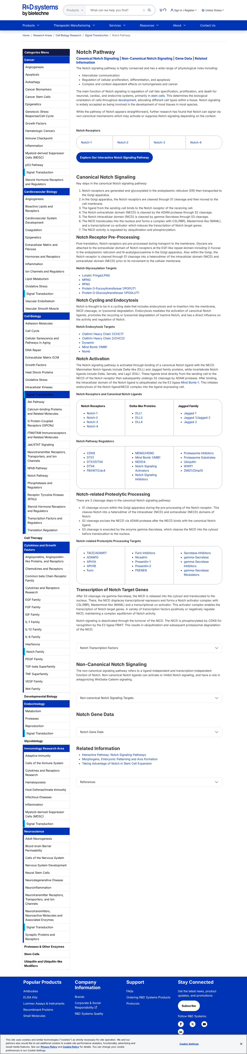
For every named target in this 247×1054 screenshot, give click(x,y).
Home (26, 35)
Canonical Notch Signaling (97, 58)
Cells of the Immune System (44, 763)
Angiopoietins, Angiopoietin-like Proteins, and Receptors (44, 559)
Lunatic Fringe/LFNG (96, 275)
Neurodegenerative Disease (44, 880)
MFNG (86, 280)
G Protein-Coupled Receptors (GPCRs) (40, 423)
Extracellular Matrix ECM (42, 357)
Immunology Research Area (44, 748)
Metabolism (33, 711)
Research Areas (42, 35)
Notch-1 (86, 142)
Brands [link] (79, 997)
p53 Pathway (34, 165)
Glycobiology (33, 741)
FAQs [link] (129, 991)
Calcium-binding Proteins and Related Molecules (44, 411)
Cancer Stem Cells (37, 97)
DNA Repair (33, 350)
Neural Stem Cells (37, 872)
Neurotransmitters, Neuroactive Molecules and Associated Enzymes (43, 915)
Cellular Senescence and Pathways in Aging (42, 340)
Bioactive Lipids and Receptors (39, 209)
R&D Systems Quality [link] (89, 1013)
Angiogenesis (34, 67)
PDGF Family (34, 659)
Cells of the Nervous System (44, 858)
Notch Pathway (37, 475)
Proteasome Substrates (199, 457)
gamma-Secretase (196, 557)
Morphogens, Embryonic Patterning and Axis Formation (119, 759)
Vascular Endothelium (40, 301)
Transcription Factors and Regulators (44, 520)
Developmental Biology (40, 696)
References (87, 782)
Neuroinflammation (38, 887)
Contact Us (207, 25)
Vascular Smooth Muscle (42, 308)
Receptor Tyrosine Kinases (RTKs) (45, 497)
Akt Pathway (35, 402)
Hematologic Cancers (40, 131)
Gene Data (183, 58)
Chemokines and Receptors (44, 568)
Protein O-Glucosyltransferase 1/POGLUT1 (110, 293)
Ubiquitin (190, 462)
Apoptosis (32, 74)
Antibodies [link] (30, 991)
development (127, 100)
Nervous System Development (46, 865)
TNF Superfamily (36, 674)
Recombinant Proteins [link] (38, 1009)
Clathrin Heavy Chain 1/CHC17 (103, 334)
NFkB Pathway (37, 468)
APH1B (91, 566)
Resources (147, 25)
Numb (86, 351)
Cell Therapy (33, 538)
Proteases (32, 718)
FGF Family (33, 607)
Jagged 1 (190, 413)
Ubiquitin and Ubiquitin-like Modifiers (43, 964)
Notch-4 (195, 142)
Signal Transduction (96, 35)
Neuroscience (34, 831)
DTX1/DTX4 (95, 462)
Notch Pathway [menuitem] (121, 35)
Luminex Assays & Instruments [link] (43, 1003)
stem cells (158, 95)
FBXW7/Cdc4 (96, 470)
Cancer (29, 60)
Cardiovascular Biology (40, 191)
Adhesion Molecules (39, 323)
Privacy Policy (49, 1046)
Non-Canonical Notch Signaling (147, 58)
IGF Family (32, 614)
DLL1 (138, 413)
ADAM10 (92, 557)
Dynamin (88, 342)
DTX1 (90, 457)
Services (115, 25)
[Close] (241, 1044)
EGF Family (33, 599)
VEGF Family (34, 681)
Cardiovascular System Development (41, 220)
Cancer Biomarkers (38, 89)
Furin (90, 570)
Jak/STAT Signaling (40, 444)
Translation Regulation (42, 530)
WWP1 (188, 466)
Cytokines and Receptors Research (42, 590)
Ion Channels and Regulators (44, 271)
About (177, 25)
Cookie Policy (71, 1046)
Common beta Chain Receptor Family (46, 578)
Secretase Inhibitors (197, 553)
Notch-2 (122, 142)
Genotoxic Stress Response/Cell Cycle (39, 114)
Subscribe (189, 1006)
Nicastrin (141, 557)
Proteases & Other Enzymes (44, 946)
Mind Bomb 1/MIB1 (94, 347)
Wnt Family (32, 689)
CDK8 (91, 453)
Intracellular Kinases (38, 387)
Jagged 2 (190, 422)
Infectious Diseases (38, 797)
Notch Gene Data (91, 732)
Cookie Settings (189, 1043)
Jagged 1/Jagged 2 (197, 417)
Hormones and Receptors (42, 256)
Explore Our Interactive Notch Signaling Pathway (114, 157)
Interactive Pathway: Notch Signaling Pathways (114, 755)
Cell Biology (32, 316)
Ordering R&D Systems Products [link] (148, 997)
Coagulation (33, 230)
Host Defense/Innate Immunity (45, 789)
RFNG (86, 284)
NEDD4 (140, 462)
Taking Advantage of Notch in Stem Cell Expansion (117, 763)
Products (29, 25)
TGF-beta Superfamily (40, 666)
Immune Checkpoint (38, 138)
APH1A (91, 561)
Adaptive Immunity (38, 755)
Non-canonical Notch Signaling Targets (106, 698)
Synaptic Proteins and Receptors (40, 937)
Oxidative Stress (36, 286)
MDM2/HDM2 (144, 453)
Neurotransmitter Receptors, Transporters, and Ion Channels (46, 456)
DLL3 (138, 417)
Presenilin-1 (143, 561)
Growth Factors (35, 123)
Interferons (32, 644)
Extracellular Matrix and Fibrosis (41, 247)
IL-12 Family (33, 629)
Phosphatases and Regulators (39, 485)
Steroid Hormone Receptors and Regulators (44, 182)
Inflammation (34, 145)
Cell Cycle (32, 331)
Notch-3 (159, 142)
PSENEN (141, 570)
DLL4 (138, 422)
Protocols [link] (132, 1003)
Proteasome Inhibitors (199, 453)
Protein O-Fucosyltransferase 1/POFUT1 (109, 288)
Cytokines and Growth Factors (40, 547)
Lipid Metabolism (37, 279)
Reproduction (34, 726)
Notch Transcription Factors (99, 648)
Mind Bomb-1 (190, 382)
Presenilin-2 (143, 566)
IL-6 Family (32, 637)
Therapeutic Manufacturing (72, 25)
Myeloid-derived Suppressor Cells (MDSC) (44, 155)
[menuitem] (26, 35)
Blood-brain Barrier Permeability (38, 848)
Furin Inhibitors (145, 553)
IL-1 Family (32, 622)
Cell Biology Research (68, 35)
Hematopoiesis (35, 782)
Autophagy (32, 82)
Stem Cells (31, 954)
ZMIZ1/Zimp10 (193, 470)
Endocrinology (34, 704)
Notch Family (35, 651)
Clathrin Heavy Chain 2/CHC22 (103, 338)
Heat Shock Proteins (39, 372)
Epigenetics (33, 104)
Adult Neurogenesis (38, 838)
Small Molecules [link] (34, 1016)
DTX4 (90, 466)
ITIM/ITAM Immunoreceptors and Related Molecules (46, 435)
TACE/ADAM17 (97, 553)
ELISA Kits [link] (30, 997)
